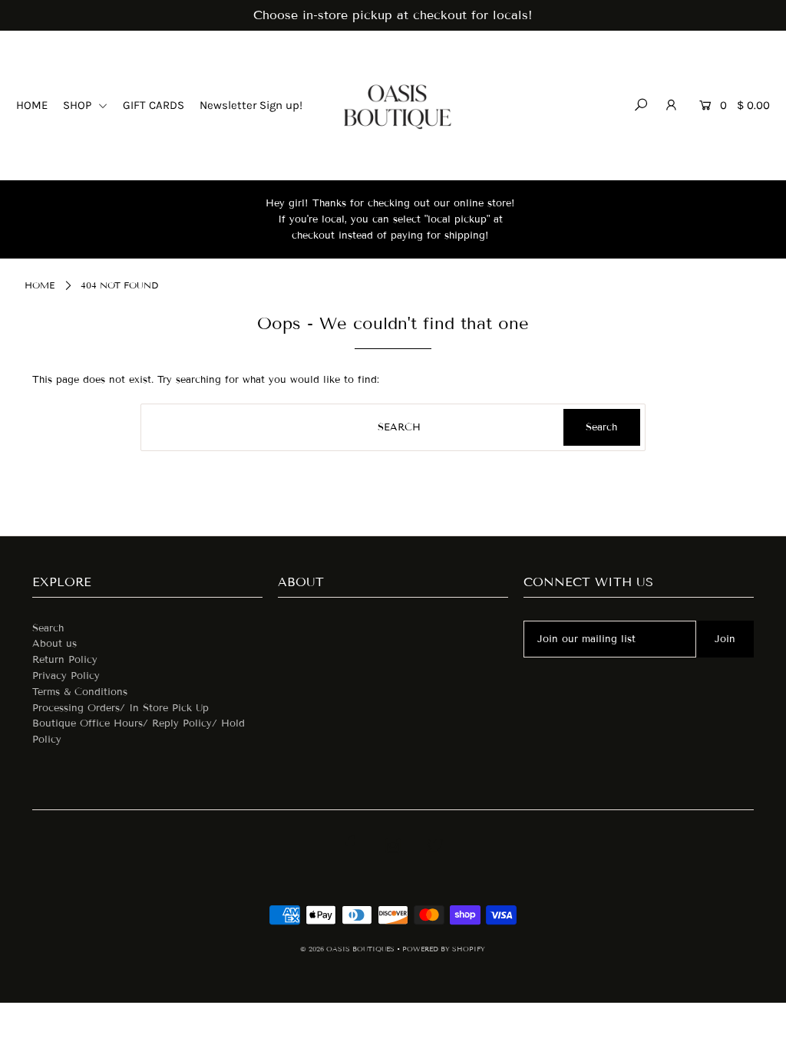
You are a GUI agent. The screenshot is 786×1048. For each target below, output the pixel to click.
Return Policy (64, 660)
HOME (32, 105)
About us (54, 644)
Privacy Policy (66, 676)
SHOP (78, 105)
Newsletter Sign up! (251, 105)
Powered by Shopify (443, 949)
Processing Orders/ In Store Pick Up (120, 708)
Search (48, 628)
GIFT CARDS (153, 105)
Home (39, 285)
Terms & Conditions (79, 692)
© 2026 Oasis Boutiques (348, 949)
